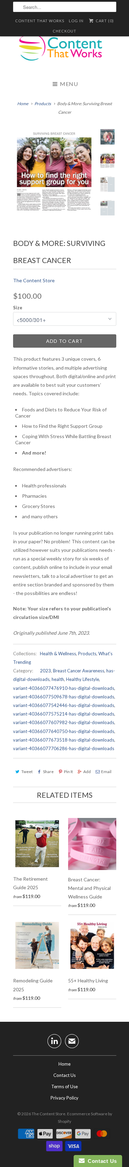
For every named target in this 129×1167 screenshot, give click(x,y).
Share (48, 771)
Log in (76, 20)
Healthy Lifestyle (82, 679)
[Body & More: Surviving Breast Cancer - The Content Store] (54, 172)
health (58, 679)
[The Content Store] (64, 51)
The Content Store (34, 280)
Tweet (27, 771)
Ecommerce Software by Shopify (85, 1117)
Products (42, 103)
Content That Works (39, 20)
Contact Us (64, 1075)
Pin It (68, 771)
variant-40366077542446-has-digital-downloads (63, 705)
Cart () (104, 20)
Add (87, 771)
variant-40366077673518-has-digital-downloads (63, 740)
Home (64, 1064)
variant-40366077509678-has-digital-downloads (63, 696)
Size (17, 307)
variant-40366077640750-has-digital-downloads (63, 731)
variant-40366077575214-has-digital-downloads (63, 714)
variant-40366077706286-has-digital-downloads (63, 748)
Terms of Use (64, 1086)
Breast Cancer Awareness (78, 670)
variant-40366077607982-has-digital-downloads (63, 722)
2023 (45, 670)
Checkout (64, 31)
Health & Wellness (58, 653)
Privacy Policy (64, 1098)
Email (106, 771)
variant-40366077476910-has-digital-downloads (63, 688)
